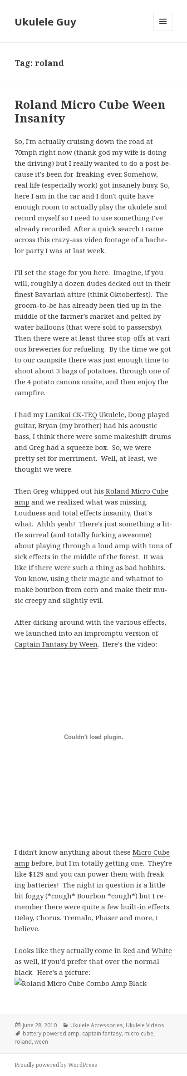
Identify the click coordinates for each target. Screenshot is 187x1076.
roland (23, 1041)
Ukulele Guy (45, 21)
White (162, 950)
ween (41, 1041)
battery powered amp (51, 1033)
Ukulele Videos (145, 1025)
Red (129, 950)
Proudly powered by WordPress (56, 1065)
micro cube (138, 1033)
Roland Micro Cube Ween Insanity (90, 111)
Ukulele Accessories (96, 1025)
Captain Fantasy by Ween (56, 643)
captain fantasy (102, 1033)
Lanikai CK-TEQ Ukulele (84, 414)
